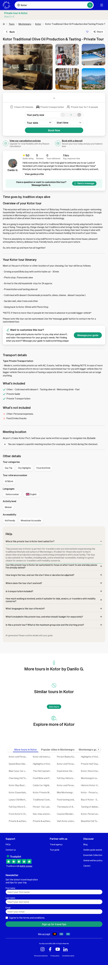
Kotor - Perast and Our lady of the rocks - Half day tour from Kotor (91, 792)
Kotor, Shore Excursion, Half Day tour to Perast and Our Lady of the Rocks (91, 770)
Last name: (10, 898)
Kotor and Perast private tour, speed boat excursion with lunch (67, 785)
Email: (8, 907)
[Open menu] (101, 5)
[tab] (25, 749)
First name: (10, 888)
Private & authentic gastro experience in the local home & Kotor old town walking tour (43, 821)
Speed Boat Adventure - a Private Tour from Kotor (19, 763)
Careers (86, 865)
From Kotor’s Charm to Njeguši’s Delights (19, 813)
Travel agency (56, 844)
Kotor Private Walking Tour (43, 792)
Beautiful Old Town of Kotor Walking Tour (91, 821)
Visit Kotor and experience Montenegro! (67, 821)
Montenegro (24, 23)
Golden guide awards (92, 849)
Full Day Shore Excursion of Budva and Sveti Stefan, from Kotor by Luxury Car (19, 806)
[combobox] (69, 122)
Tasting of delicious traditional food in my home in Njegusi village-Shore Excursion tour (91, 806)
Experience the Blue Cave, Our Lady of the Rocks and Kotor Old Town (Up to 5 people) (67, 770)
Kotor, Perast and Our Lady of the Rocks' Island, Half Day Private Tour (91, 813)
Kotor (38, 23)
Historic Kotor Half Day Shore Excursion (91, 785)
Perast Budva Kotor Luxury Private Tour (67, 756)
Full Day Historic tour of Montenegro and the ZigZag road (67, 778)
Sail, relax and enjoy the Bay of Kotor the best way (43, 813)
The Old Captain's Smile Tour (43, 770)
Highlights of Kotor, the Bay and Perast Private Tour (43, 763)
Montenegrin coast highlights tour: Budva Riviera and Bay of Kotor (91, 778)
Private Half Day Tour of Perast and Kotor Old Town (91, 763)
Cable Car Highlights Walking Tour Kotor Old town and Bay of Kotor (43, 785)
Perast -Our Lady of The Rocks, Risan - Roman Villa (43, 806)
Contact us (11, 849)
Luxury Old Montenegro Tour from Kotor (19, 799)
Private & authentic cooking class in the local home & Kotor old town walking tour (19, 821)
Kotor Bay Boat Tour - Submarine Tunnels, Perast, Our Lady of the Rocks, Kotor (19, 785)
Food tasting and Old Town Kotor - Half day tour (67, 799)
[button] (28, 67)
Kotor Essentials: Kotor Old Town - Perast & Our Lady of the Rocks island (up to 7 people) (19, 792)
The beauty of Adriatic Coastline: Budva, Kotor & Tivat (67, 806)
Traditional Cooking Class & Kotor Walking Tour (43, 799)
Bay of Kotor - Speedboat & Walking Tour (91, 799)
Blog (85, 844)
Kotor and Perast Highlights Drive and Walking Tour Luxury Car (19, 756)
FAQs (8, 844)
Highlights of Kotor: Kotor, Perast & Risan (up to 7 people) (91, 756)
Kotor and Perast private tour (67, 763)
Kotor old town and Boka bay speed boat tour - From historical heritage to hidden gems (43, 756)
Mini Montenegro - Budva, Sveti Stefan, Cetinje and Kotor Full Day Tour (67, 792)
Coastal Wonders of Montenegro (67, 813)
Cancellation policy (68, 956)
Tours (11, 23)
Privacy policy (54, 956)
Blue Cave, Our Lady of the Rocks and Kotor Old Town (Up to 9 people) (19, 770)
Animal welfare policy (92, 860)
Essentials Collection (92, 855)
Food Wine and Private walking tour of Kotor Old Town (43, 778)
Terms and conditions (41, 956)
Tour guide (54, 849)
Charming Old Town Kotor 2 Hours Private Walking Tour (19, 778)
